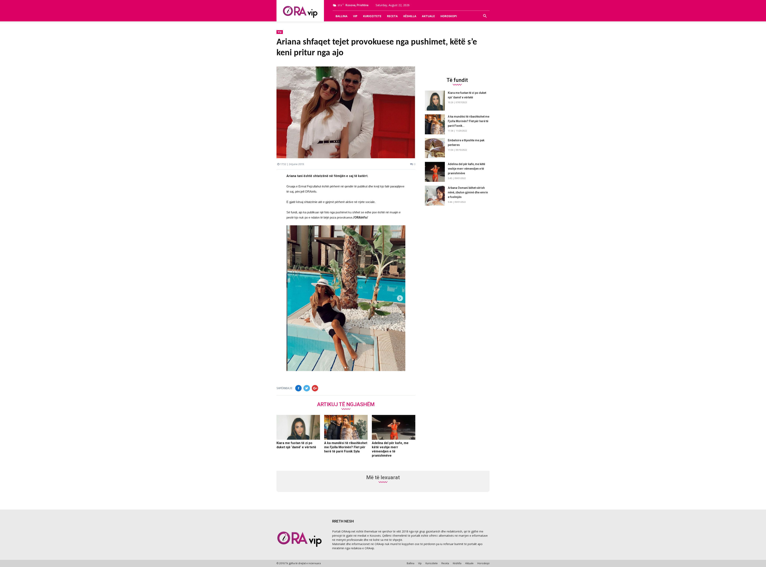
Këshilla (409, 16)
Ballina (341, 16)
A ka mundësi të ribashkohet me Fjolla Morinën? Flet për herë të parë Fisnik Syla (345, 447)
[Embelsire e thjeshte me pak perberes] (435, 148)
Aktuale (428, 16)
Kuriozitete (372, 16)
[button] (485, 16)
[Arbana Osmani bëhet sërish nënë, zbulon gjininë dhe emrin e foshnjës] (435, 196)
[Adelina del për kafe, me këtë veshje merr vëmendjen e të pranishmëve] (393, 427)
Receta (392, 16)
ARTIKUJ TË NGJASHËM (346, 404)
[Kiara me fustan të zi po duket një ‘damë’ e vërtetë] (298, 427)
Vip (355, 16)
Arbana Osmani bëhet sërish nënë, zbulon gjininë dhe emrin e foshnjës (468, 192)
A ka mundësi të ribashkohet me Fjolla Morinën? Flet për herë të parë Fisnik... (468, 121)
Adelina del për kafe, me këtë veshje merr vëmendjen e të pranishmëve (466, 168)
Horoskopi (448, 16)
